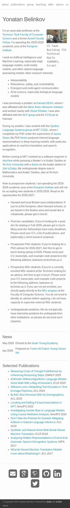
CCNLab (50, 114)
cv (67, 4)
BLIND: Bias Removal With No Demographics (37, 394)
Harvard (41, 103)
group (30, 4)
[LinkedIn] (57, 473)
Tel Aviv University (13, 164)
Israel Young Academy (45, 343)
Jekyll (48, 502)
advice (59, 4)
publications (18, 4)
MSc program (49, 290)
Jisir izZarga (9, 168)
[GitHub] (46, 473)
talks (51, 4)
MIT (37, 130)
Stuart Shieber (38, 111)
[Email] (13, 473)
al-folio (59, 502)
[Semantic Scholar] (35, 473)
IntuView (7, 160)
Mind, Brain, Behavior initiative (45, 107)
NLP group (28, 114)
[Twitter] (35, 483)
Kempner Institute (44, 187)
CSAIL (44, 130)
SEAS (49, 103)
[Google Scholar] (24, 473)
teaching (41, 4)
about (5, 4)
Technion (7, 34)
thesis (23, 137)
